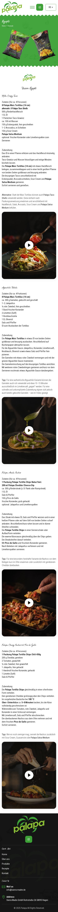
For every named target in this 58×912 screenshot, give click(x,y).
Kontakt (5, 873)
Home (4, 26)
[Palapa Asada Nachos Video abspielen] (29, 603)
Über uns (6, 859)
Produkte (6, 864)
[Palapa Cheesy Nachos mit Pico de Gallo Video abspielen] (29, 775)
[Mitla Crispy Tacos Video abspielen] (29, 245)
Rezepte (5, 868)
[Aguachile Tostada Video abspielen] (29, 430)
